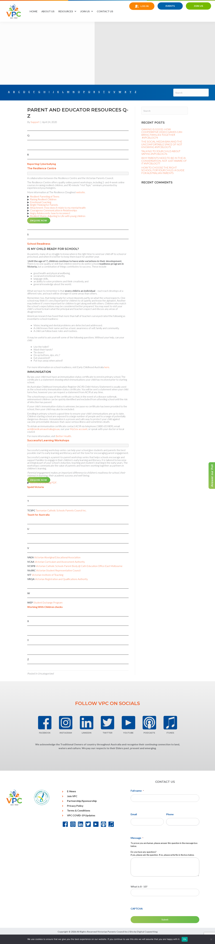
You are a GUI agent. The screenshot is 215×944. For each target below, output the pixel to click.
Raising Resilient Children (43, 199)
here (106, 367)
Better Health (63, 436)
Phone (170, 814)
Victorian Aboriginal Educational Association (58, 557)
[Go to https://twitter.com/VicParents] (107, 722)
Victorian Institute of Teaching (47, 574)
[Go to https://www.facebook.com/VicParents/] (45, 722)
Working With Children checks (45, 606)
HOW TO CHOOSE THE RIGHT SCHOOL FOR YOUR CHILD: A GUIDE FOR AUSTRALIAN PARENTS (162, 170)
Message (137, 837)
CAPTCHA (137, 908)
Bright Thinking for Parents (44, 204)
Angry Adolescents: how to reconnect (50, 213)
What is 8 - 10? (139, 886)
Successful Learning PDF (43, 482)
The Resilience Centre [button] (41, 168)
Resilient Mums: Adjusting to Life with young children (57, 215)
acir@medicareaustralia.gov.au (43, 428)
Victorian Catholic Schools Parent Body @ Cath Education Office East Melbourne (79, 565)
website (80, 192)
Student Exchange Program (48, 602)
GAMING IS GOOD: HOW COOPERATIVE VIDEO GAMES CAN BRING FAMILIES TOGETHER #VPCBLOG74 (161, 133)
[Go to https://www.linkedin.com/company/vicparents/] (87, 722)
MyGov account (78, 428)
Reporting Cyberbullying (41, 163)
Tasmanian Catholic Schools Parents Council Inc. (61, 510)
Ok (184, 939)
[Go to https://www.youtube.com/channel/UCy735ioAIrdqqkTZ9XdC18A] (128, 722)
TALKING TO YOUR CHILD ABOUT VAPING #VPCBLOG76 (160, 152)
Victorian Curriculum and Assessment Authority (59, 561)
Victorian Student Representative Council (58, 570)
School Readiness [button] (38, 243)
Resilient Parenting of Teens (44, 196)
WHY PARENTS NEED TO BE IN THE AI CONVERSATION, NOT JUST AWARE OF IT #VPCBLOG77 (164, 160)
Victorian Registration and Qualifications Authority (61, 578)
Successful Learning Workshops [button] (48, 440)
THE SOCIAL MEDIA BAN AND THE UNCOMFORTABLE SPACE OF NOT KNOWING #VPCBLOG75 (161, 144)
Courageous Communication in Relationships (53, 210)
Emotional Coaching (40, 202)
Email (134, 814)
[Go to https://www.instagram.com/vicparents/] (66, 722)
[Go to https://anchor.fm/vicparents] (149, 722)
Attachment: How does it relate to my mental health (58, 207)
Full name (137, 790)
